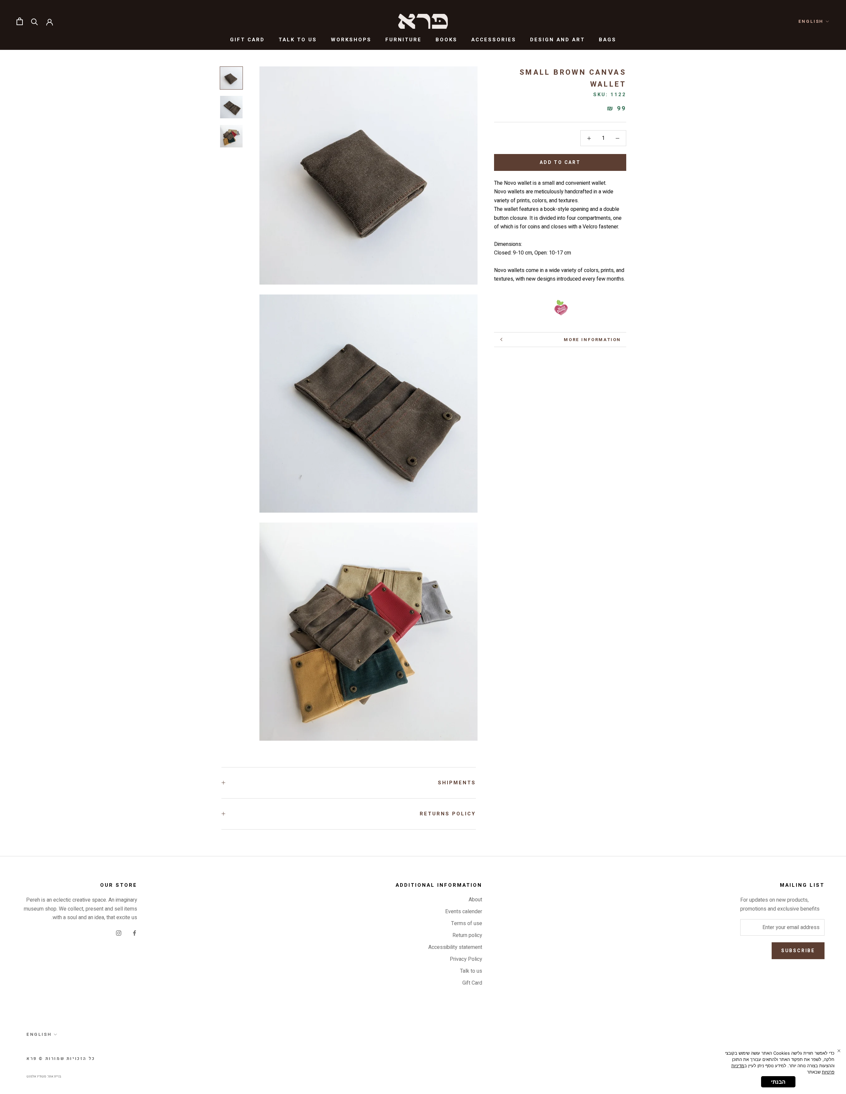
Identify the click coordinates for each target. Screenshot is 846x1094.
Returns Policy (448, 813)
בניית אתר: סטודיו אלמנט (43, 1076)
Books (446, 39)
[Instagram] (118, 932)
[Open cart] (20, 21)
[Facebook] (134, 932)
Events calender (463, 912)
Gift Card (247, 39)
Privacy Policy (466, 959)
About (475, 900)
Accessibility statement (455, 947)
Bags (607, 39)
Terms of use (466, 923)
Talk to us (298, 39)
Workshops (351, 39)
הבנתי (778, 1081)
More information (592, 339)
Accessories (493, 39)
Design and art (557, 39)
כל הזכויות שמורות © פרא (60, 1058)
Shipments (457, 782)
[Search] (34, 21)
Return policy (467, 935)
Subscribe (798, 950)
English (811, 21)
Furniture (403, 39)
